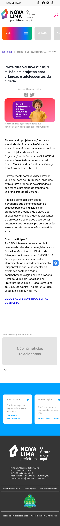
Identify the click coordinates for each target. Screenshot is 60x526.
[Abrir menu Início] (26, 33)
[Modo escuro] (43, 2)
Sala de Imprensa (30, 488)
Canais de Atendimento (11, 488)
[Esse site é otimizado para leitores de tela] (52, 2)
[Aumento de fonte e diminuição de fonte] (38, 2)
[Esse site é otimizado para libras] (47, 2)
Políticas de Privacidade (48, 488)
